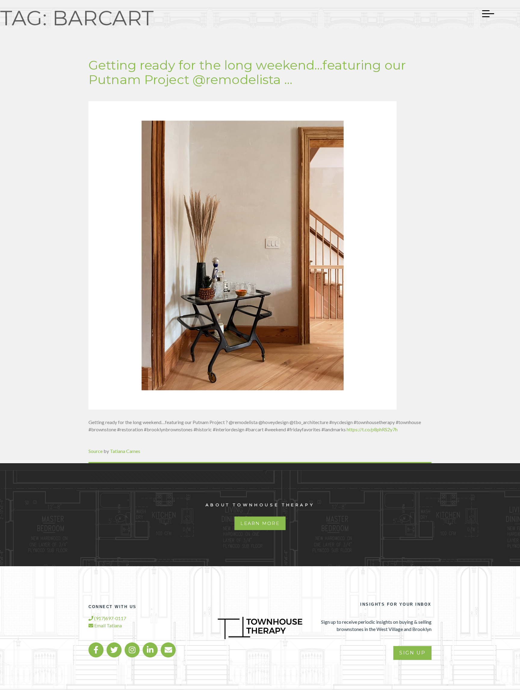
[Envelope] (168, 649)
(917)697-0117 (109, 618)
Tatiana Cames (125, 451)
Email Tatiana (107, 625)
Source (95, 451)
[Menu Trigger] (485, 14)
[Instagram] (132, 649)
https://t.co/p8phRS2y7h (372, 429)
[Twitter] (114, 649)
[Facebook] (96, 649)
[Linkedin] (150, 649)
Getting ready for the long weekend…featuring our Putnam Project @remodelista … (247, 72)
